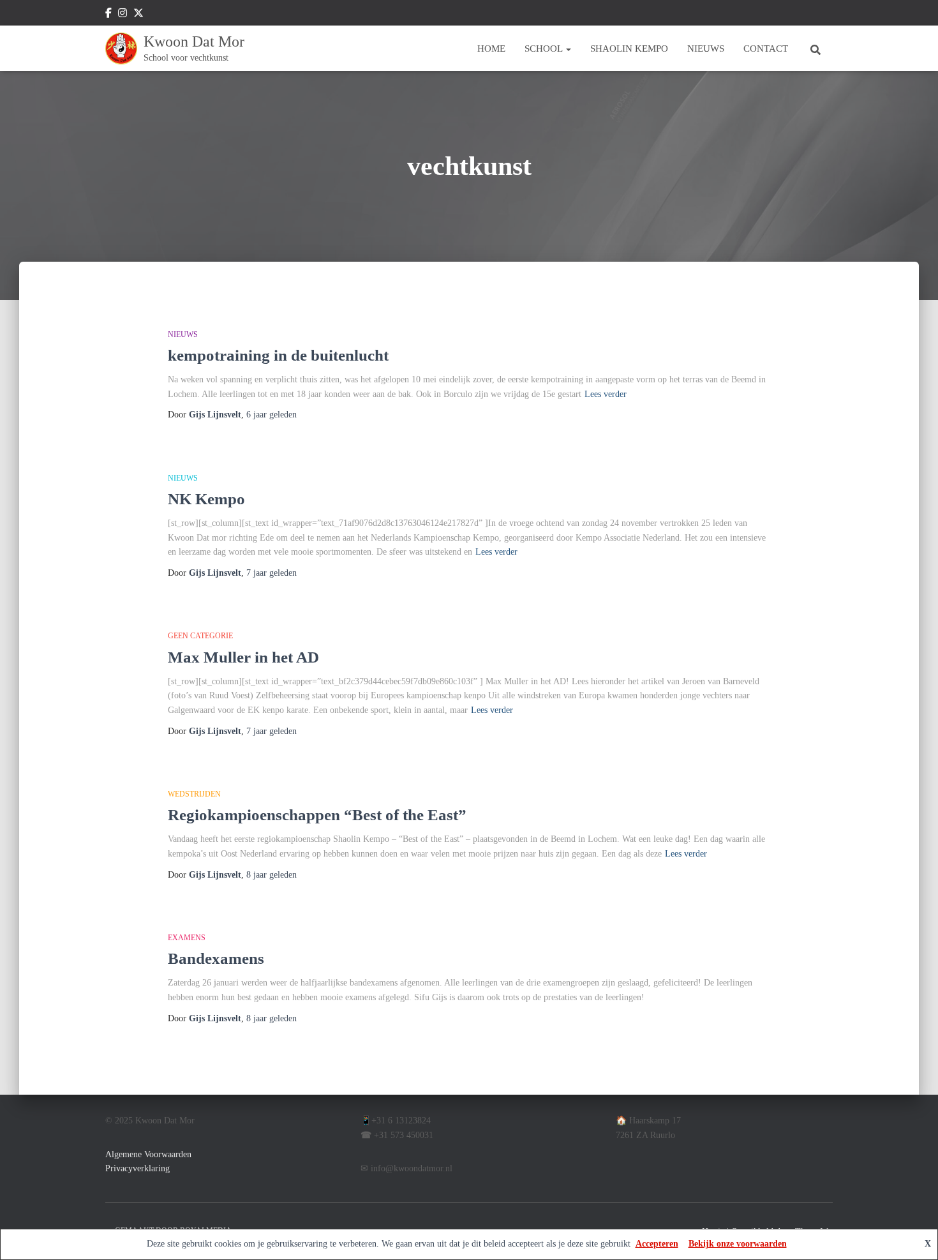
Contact (765, 48)
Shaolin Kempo (629, 48)
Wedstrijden (194, 794)
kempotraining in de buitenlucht (278, 355)
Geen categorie (200, 635)
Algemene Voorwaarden (148, 1154)
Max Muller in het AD (243, 657)
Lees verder (605, 394)
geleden (271, 414)
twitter (138, 14)
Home (491, 48)
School (545, 48)
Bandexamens (216, 958)
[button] (568, 48)
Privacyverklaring (137, 1168)
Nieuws (705, 48)
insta (122, 14)
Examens (186, 937)
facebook (108, 14)
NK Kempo (206, 498)
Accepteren (657, 1244)
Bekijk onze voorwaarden (738, 1244)
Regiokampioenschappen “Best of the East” (317, 814)
